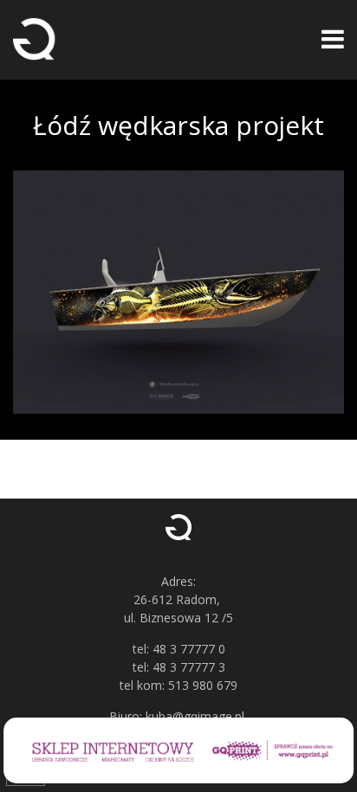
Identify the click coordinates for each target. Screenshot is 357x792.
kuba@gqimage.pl (195, 716)
